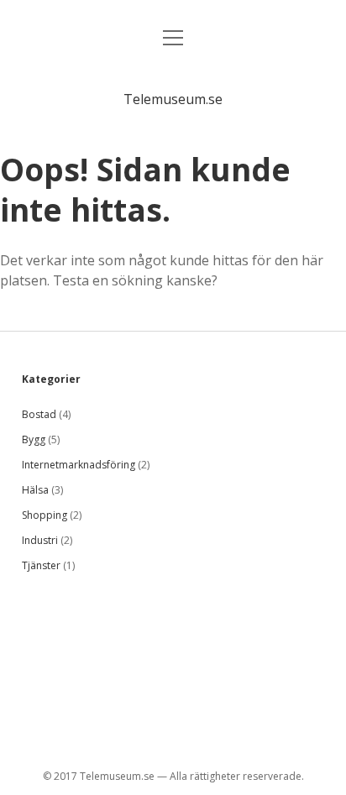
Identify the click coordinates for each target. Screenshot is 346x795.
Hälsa (35, 490)
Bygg (33, 439)
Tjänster (41, 565)
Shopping (44, 515)
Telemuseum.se (173, 99)
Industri (40, 540)
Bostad (39, 414)
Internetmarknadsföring (78, 465)
